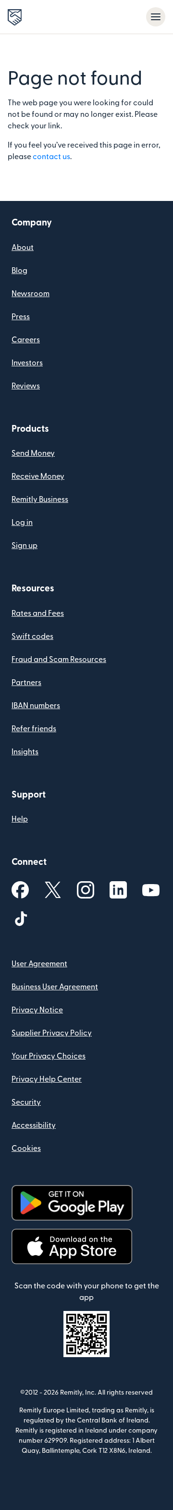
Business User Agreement (55, 987)
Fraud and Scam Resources (59, 659)
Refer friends (34, 729)
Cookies (26, 1148)
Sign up (24, 545)
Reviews (26, 386)
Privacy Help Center (47, 1079)
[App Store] (72, 1247)
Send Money (33, 453)
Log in (22, 522)
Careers (26, 340)
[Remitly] (15, 17)
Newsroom (30, 294)
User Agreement (39, 964)
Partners (26, 682)
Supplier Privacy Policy (52, 1033)
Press (21, 317)
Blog (19, 271)
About (23, 247)
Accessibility (34, 1125)
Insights (25, 752)
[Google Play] (72, 1203)
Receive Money (38, 476)
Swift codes (32, 636)
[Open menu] (155, 16)
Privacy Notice (37, 1010)
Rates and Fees (38, 613)
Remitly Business (40, 499)
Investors (27, 363)
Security (26, 1102)
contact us (51, 157)
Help (20, 819)
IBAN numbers (36, 706)
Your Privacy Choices (49, 1056)
